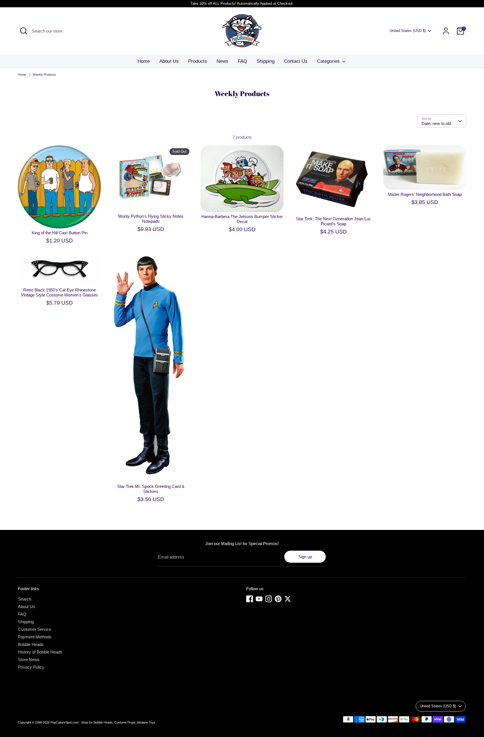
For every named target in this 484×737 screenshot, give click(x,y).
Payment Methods (35, 636)
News (222, 61)
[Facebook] (249, 598)
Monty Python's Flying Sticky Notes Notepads (150, 219)
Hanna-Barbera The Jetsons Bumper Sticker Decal (242, 219)
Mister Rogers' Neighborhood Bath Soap (425, 194)
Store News (28, 659)
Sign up (305, 556)
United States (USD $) (408, 31)
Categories (329, 61)
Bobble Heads (31, 644)
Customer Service (34, 629)
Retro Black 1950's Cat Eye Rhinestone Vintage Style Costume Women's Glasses (59, 292)
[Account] (446, 30)
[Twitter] (287, 598)
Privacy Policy (31, 667)
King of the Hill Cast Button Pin (59, 232)
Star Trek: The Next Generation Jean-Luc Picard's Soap (333, 221)
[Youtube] (259, 598)
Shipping (265, 61)
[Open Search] (23, 30)
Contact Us (296, 61)
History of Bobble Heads (40, 652)
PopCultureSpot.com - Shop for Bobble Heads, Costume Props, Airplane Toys (102, 722)
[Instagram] (268, 598)
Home (144, 61)
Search (24, 599)
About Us (169, 61)
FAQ (242, 61)
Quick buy (59, 219)
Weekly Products (44, 74)
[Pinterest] (278, 598)
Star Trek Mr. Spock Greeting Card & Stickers (151, 489)
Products (197, 61)
